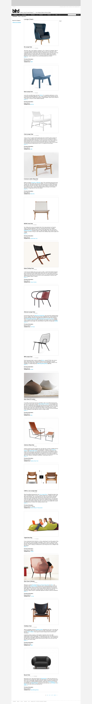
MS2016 (56, 320)
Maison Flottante (33, 586)
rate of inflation (30, 631)
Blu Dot (41, 95)
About (64, 6)
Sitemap (61, 6)
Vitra (52, 584)
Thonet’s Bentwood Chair (31, 318)
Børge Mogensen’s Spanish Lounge (46, 318)
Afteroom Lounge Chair (39, 315)
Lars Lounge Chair (43, 494)
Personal (41, 14)
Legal (67, 6)
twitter (37, 701)
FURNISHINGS (14, 16)
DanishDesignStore (35, 689)
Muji (31, 415)
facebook (41, 701)
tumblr (45, 701)
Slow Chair (34, 584)
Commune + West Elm (36, 182)
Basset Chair (43, 678)
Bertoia (42, 360)
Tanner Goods (33, 282)
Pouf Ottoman (51, 681)
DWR (32, 61)
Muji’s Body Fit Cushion (44, 403)
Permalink (36, 48)
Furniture (15, 14)
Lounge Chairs (23, 16)
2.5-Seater (53, 682)
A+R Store (33, 326)
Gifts (56, 14)
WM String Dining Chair (42, 363)
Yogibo (32, 551)
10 (54, 695)
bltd (15, 11)
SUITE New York (34, 238)
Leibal (32, 369)
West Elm (33, 193)
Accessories (24, 14)
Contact (70, 6)
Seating (19, 16)
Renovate (33, 14)
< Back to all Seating (16, 22)
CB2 (31, 149)
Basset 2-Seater (34, 682)
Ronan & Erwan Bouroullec (43, 584)
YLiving (32, 596)
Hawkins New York (33, 450)
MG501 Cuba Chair (28, 230)
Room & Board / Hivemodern (37, 507)
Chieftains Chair (39, 629)
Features (49, 14)
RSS (73, 6)
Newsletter (77, 6)
